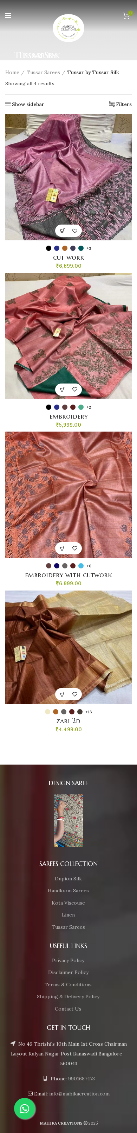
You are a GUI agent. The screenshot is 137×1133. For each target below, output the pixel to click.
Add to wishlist (74, 231)
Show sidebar (28, 104)
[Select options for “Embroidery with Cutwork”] (62, 548)
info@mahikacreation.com (79, 1094)
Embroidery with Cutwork (68, 575)
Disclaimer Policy (68, 972)
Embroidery (69, 416)
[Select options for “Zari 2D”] (62, 694)
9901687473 (81, 1078)
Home (12, 72)
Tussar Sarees (43, 72)
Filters (124, 104)
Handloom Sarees (68, 890)
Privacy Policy (68, 960)
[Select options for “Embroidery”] (62, 390)
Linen (68, 915)
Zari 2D (68, 721)
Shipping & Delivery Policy (68, 996)
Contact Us (68, 1009)
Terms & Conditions (68, 984)
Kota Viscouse (68, 903)
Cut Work (68, 257)
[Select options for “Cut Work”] (62, 231)
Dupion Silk (68, 878)
